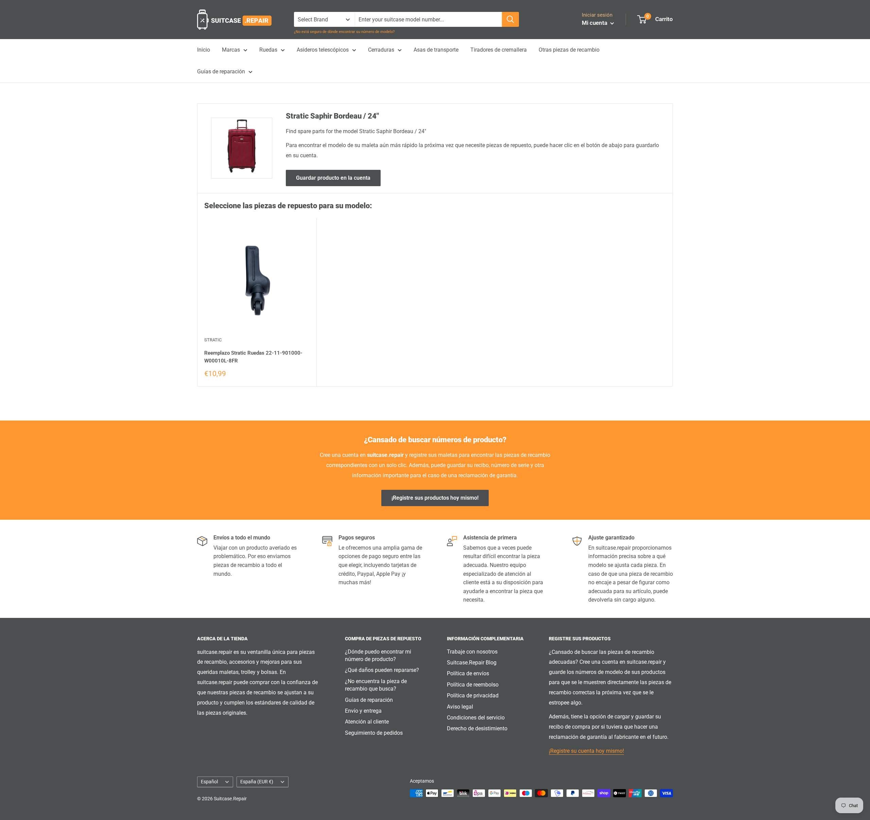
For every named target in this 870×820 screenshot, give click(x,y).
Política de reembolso (473, 684)
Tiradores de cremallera (498, 50)
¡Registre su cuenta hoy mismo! (586, 751)
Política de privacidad (473, 695)
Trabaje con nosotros (472, 651)
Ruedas (268, 50)
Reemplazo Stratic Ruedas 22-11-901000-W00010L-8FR (253, 357)
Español (209, 781)
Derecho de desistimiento (477, 728)
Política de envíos (468, 673)
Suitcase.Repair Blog (472, 662)
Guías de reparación (221, 71)
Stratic (213, 339)
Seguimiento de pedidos (374, 733)
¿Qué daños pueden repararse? (382, 670)
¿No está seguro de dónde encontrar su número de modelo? (344, 32)
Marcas (231, 50)
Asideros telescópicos (323, 50)
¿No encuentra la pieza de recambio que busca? (376, 685)
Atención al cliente (367, 721)
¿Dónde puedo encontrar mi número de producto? (378, 655)
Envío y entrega (363, 711)
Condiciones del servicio (476, 717)
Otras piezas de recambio (569, 50)
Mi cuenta (595, 22)
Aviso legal (460, 706)
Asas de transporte (436, 50)
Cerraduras (381, 50)
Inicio (203, 50)
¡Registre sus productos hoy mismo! (435, 498)
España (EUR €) (256, 781)
